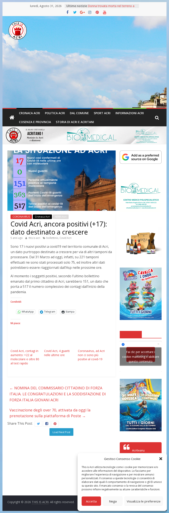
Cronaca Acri (29, 113)
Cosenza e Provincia (35, 122)
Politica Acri (55, 113)
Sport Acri (102, 113)
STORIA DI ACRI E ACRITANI (75, 122)
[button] (161, 459)
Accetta (91, 501)
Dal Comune (79, 113)
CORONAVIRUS (21, 216)
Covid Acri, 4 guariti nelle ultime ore (57, 353)
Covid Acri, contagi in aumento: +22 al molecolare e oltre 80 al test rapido (25, 357)
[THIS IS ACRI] (11, 117)
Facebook (130, 334)
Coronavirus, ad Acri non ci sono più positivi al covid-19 (91, 355)
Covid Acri (66, 238)
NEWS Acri (61, 216)
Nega (113, 501)
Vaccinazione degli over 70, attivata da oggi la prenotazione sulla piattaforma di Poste (49, 413)
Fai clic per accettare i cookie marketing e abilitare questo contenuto (140, 356)
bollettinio (52, 238)
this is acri (35, 238)
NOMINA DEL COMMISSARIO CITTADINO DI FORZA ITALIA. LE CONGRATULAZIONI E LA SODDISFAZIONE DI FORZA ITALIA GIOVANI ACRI (57, 393)
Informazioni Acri (129, 113)
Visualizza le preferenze (144, 501)
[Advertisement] (84, 77)
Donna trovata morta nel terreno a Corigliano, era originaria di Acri (111, 8)
